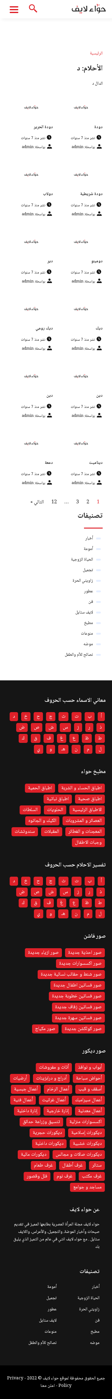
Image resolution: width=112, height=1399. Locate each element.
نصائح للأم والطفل (79, 655)
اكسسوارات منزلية (85, 1122)
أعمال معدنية (90, 1111)
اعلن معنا (47, 1386)
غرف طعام (43, 1165)
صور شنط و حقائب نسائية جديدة (71, 974)
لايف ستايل (84, 612)
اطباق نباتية (58, 799)
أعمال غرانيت (54, 1100)
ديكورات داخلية (49, 1144)
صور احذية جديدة (85, 953)
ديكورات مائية (33, 1154)
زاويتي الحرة (82, 581)
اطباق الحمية (40, 788)
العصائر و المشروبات (84, 821)
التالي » (37, 502)
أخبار (89, 538)
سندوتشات (25, 832)
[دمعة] (31, 443)
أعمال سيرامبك (88, 1100)
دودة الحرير (43, 127)
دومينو (97, 261)
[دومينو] (81, 241)
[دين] (81, 376)
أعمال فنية (23, 1100)
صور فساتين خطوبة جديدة (77, 996)
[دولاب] (31, 174)
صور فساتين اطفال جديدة (78, 985)
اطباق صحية (90, 799)
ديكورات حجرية (47, 1133)
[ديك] (81, 308)
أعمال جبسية (26, 1089)
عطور (88, 591)
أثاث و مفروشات (54, 1067)
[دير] (31, 241)
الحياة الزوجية (82, 559)
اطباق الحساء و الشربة (81, 788)
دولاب (48, 194)
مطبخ (88, 623)
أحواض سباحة (89, 1078)
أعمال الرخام (58, 1089)
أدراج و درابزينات (51, 1078)
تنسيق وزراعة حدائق (41, 1122)
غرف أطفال (72, 1165)
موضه (88, 644)
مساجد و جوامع (87, 1187)
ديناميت (96, 463)
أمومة (88, 549)
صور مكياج (45, 1029)
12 (54, 502)
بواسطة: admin (83, 147)
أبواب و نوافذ (90, 1067)
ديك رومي (44, 328)
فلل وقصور (37, 1176)
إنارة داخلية (27, 1111)
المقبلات (51, 832)
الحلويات (55, 810)
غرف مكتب (92, 1176)
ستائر (97, 1165)
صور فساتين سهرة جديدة (78, 1018)
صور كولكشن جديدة (83, 1029)
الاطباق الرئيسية (87, 810)
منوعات (87, 633)
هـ (63, 749)
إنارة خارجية (58, 1111)
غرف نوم (64, 1176)
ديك (99, 328)
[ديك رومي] (31, 308)
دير (50, 261)
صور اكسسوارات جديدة (80, 963)
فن (90, 602)
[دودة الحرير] (31, 107)
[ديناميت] (81, 443)
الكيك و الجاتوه (42, 821)
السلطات (30, 810)
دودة (98, 127)
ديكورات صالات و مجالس (79, 1154)
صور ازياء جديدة (43, 953)
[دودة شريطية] (81, 174)
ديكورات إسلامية (86, 1133)
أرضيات (20, 1078)
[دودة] (81, 107)
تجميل (88, 570)
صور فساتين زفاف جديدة (78, 1007)
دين (99, 395)
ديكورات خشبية (87, 1144)
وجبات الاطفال (88, 842)
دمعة (49, 463)
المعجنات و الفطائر (85, 832)
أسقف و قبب (90, 1089)
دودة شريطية (91, 194)
